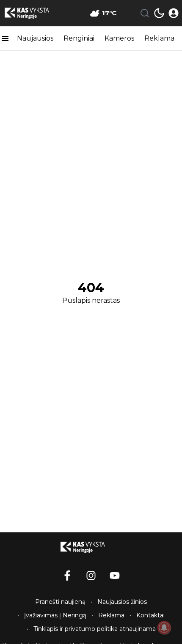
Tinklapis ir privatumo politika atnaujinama (94, 629)
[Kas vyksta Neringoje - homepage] (35, 13)
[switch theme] (159, 13)
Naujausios (35, 38)
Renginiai (78, 38)
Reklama (159, 38)
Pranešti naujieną (60, 602)
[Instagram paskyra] (91, 575)
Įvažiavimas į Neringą (55, 615)
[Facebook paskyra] (67, 575)
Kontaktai (150, 615)
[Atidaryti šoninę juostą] (5, 38)
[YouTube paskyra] (115, 575)
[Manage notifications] (164, 627)
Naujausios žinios (122, 602)
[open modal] (173, 13)
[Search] (145, 13)
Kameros (119, 38)
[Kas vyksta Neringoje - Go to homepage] (91, 547)
